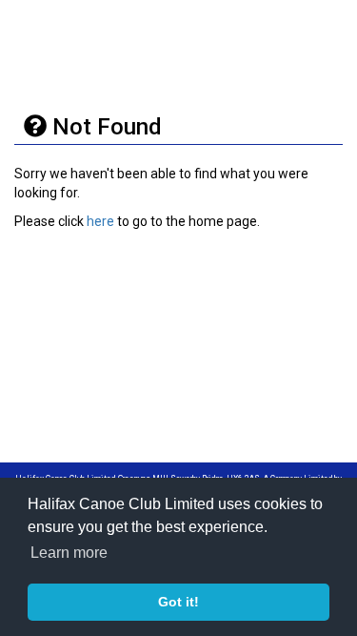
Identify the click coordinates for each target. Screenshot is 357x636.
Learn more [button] (69, 552)
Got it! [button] (178, 601)
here (100, 221)
